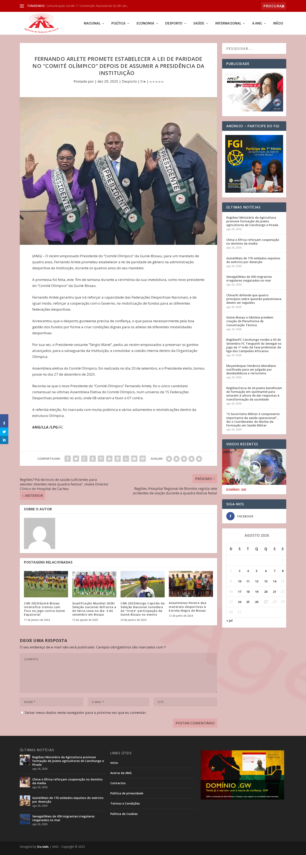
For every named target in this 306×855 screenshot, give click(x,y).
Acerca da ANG (121, 773)
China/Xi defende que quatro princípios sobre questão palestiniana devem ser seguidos (253, 299)
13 (265, 581)
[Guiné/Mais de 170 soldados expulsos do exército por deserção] (25, 800)
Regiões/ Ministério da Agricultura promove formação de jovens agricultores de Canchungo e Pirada (252, 221)
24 (239, 602)
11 (248, 581)
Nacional (92, 23)
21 (274, 592)
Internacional (228, 23)
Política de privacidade (126, 793)
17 (239, 592)
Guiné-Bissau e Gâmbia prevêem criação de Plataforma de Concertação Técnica (249, 321)
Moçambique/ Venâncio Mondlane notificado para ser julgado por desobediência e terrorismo (251, 369)
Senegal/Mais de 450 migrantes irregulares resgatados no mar (249, 278)
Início (278, 23)
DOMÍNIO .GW (236, 489)
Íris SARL (43, 847)
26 (256, 602)
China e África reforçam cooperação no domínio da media (252, 241)
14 (274, 581)
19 (256, 592)
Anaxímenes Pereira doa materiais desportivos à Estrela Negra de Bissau (187, 606)
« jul (229, 620)
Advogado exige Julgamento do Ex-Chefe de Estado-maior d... (87, 6)
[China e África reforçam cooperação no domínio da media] (25, 782)
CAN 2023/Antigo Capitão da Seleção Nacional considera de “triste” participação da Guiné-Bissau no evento (143, 609)
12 (256, 581)
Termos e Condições (125, 803)
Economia (145, 23)
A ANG (257, 23)
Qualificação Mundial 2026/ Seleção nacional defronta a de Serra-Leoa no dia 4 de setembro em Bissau (94, 609)
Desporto (173, 23)
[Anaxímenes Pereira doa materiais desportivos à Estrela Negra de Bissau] (191, 584)
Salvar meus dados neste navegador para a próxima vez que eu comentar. (86, 712)
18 (248, 592)
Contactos (118, 783)
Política (118, 23)
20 (265, 592)
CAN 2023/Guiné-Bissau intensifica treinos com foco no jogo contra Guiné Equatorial (44, 609)
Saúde (198, 23)
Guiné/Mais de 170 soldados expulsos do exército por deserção (253, 260)
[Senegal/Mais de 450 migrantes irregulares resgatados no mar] (25, 819)
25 (248, 602)
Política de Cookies (124, 814)
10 (239, 581)
